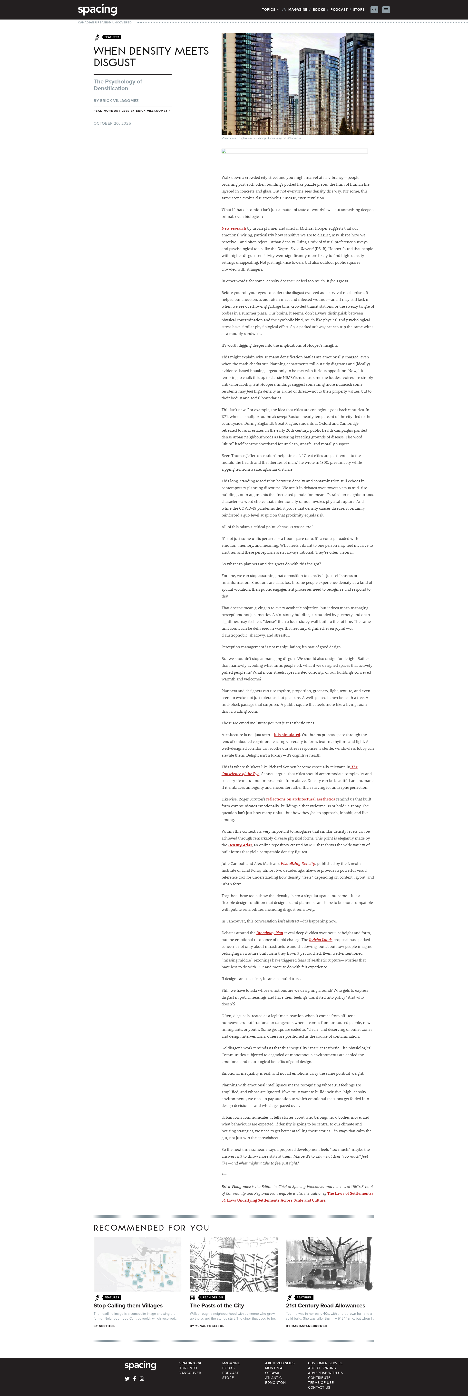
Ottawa (272, 1373)
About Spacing (322, 1368)
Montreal (274, 1368)
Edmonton (275, 1382)
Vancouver (190, 1373)
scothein (107, 1326)
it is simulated (287, 734)
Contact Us (319, 1387)
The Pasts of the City (217, 1305)
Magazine (297, 9)
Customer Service (325, 1363)
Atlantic (273, 1377)
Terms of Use (321, 1382)
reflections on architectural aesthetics (300, 798)
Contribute (319, 1377)
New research (234, 228)
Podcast (339, 9)
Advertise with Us (325, 1373)
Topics (269, 9)
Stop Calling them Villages (128, 1305)
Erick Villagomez (119, 100)
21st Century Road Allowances (325, 1305)
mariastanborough (309, 1326)
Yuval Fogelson (210, 1326)
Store (359, 9)
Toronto (188, 1368)
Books (319, 9)
